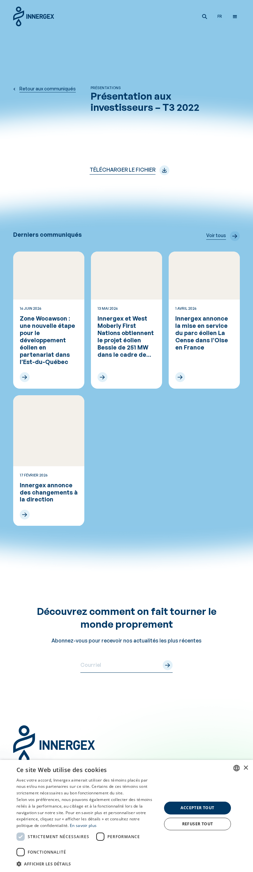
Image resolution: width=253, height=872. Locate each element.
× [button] (245, 767)
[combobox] (236, 768)
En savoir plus (83, 825)
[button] (205, 16)
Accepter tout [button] (197, 808)
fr (219, 16)
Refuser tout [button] (197, 824)
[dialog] (126, 816)
